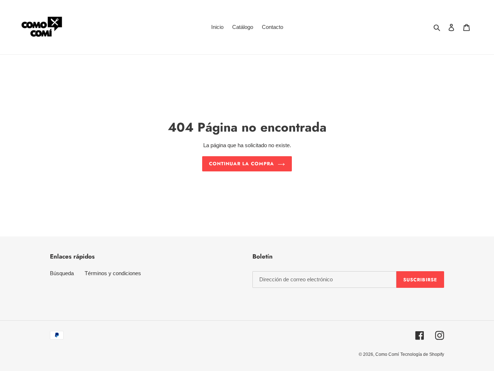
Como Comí (387, 354)
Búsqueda (62, 273)
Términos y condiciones (113, 273)
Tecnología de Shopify (422, 354)
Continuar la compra (241, 163)
